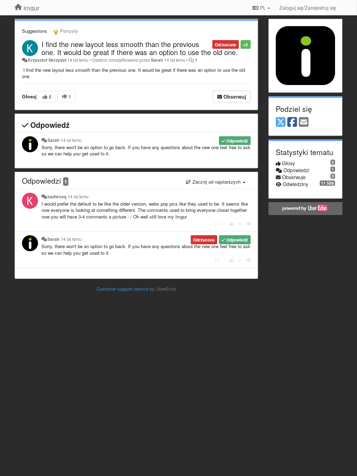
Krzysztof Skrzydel (47, 60)
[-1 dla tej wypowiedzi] (248, 224)
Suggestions (34, 31)
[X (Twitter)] (281, 122)
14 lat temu (71, 140)
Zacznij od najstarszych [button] (216, 181)
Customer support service (123, 288)
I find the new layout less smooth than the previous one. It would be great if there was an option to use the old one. (139, 48)
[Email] (304, 122)
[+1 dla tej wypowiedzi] (231, 224)
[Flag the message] (217, 224)
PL (263, 7)
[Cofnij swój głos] (240, 224)
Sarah (157, 60)
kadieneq (57, 196)
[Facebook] (292, 122)
